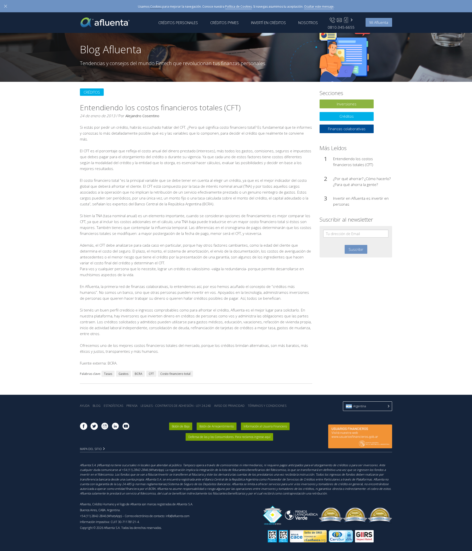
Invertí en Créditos (268, 22)
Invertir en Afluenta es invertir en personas (361, 201)
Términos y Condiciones (267, 406)
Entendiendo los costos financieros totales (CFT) (353, 161)
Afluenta (108, 22)
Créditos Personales (178, 22)
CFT (151, 374)
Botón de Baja (181, 426)
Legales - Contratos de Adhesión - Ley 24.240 (176, 406)
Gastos (123, 374)
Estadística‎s (113, 406)
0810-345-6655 (341, 27)
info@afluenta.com (178, 516)
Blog (97, 406)
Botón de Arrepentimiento (216, 426)
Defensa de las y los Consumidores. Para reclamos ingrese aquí (229, 437)
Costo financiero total (175, 374)
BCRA (138, 374)
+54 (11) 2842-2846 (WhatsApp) (101, 516)
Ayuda (84, 406)
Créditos (92, 92)
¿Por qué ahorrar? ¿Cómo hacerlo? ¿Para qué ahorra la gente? (362, 181)
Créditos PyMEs (224, 22)
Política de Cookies (238, 6)
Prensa (131, 406)
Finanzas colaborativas (347, 128)
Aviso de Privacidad (229, 406)
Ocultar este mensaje (319, 6)
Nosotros (308, 22)
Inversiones (346, 103)
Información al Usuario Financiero (265, 426)
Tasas (108, 374)
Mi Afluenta (378, 22)
